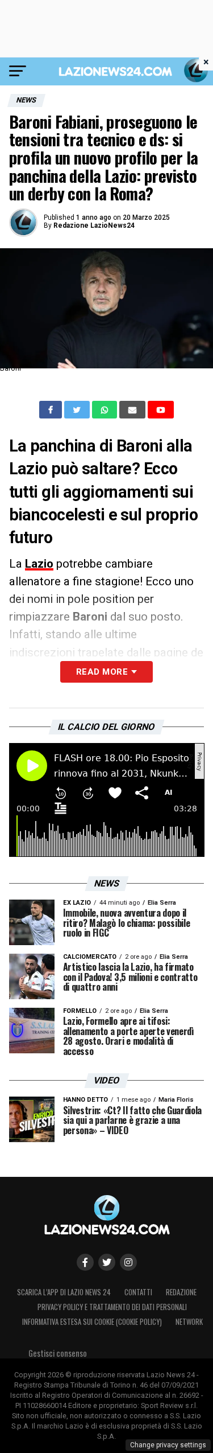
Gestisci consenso (57, 1353)
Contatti (138, 1292)
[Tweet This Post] (78, 410)
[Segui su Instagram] (128, 1262)
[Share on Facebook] (51, 410)
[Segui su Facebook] (85, 1262)
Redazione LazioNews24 (94, 225)
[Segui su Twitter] (106, 1262)
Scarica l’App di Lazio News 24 (64, 1292)
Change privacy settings (168, 1445)
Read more (102, 672)
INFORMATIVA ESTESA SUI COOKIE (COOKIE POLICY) (92, 1321)
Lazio (39, 563)
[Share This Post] (105, 410)
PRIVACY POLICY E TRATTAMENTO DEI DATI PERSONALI (112, 1307)
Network (189, 1321)
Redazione (181, 1292)
